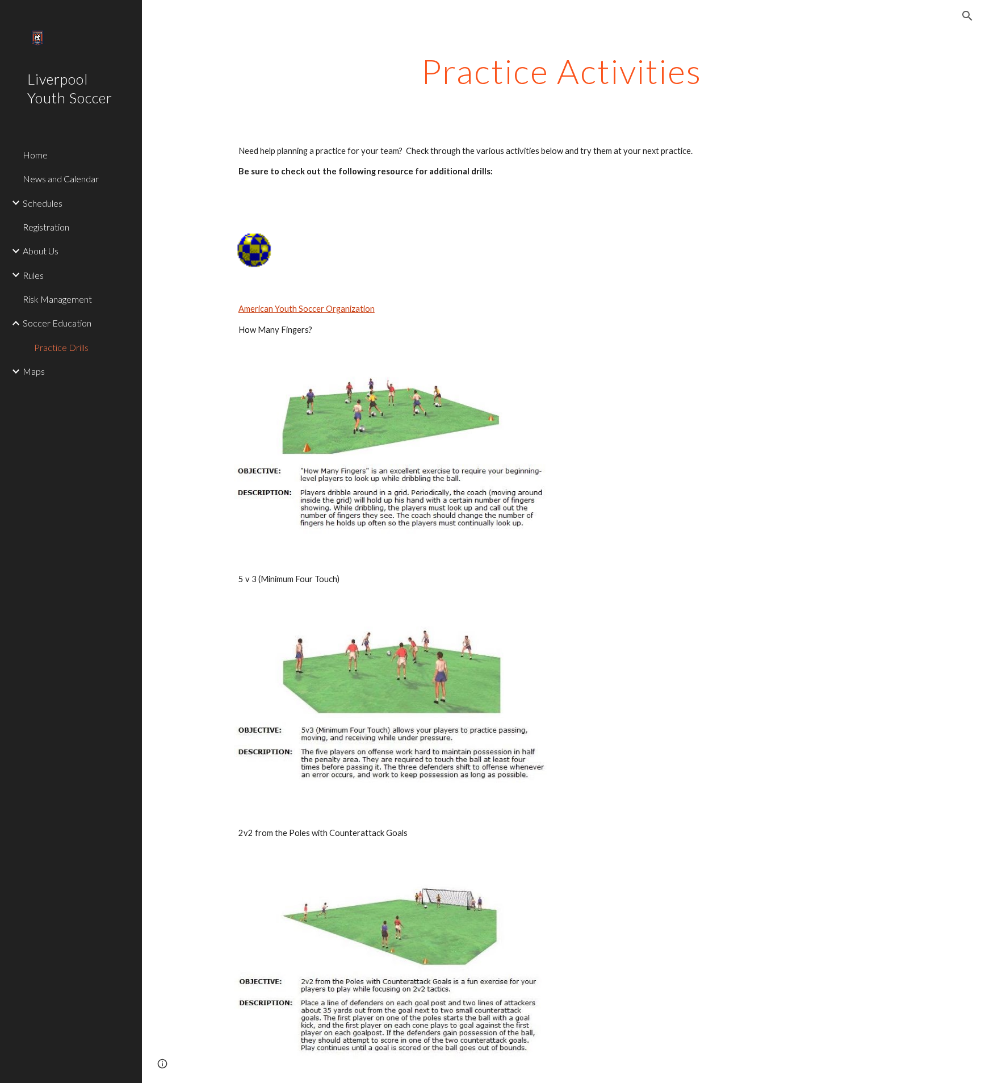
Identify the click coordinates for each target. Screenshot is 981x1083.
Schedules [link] (42, 203)
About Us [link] (40, 250)
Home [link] (35, 154)
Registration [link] (46, 226)
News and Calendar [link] (61, 178)
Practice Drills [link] (61, 347)
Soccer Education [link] (57, 322)
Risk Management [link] (57, 299)
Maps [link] (34, 371)
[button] (967, 16)
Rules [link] (33, 275)
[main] (561, 71)
